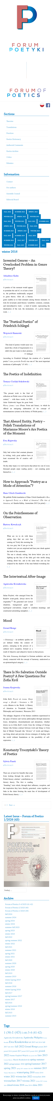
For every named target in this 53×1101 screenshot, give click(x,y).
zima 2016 (28, 1085)
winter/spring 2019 (13, 980)
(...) (9, 312)
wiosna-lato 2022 (24, 1076)
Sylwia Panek (9, 761)
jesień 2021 (34, 1051)
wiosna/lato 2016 (38, 1076)
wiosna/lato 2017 (13, 1080)
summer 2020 (9, 231)
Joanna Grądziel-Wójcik (19, 1055)
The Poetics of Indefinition (22, 374)
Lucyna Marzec (8, 1060)
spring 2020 (22, 231)
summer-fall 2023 (12, 927)
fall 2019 (7, 236)
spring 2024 (33, 212)
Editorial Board (12, 200)
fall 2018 (32, 236)
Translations (11, 127)
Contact (9, 182)
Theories (9, 121)
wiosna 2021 (28, 1080)
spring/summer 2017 (13, 996)
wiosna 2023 (39, 1081)
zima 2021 (37, 1084)
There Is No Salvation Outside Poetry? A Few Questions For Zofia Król (25, 676)
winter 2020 (35, 231)
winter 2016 (8, 245)
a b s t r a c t (8, 279)
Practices (10, 133)
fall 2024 (7, 212)
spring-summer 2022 (13, 941)
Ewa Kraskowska (18, 1042)
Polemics (9, 163)
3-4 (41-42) (35, 1032)
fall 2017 (21, 240)
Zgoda (36, 1098)
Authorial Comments (14, 145)
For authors (11, 188)
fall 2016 (45, 240)
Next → (12, 805)
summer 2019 (20, 236)
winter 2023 (34, 217)
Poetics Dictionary (13, 139)
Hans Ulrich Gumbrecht (14, 492)
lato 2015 (42, 1055)
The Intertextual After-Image (24, 576)
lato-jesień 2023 (32, 1055)
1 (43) (16, 1032)
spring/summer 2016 (13, 1006)
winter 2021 (21, 226)
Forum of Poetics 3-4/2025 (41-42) (19, 904)
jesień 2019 (26, 1051)
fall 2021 (31, 221)
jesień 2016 (8, 1051)
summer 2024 (20, 212)
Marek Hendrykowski (21, 1059)
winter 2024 (8, 217)
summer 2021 (44, 221)
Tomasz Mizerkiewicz (10, 1073)
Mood (7, 621)
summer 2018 (9, 240)
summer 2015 (33, 245)
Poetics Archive (12, 151)
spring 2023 (21, 217)
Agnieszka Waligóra (32, 1037)
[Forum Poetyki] (26, 17)
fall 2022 (7, 221)
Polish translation (18, 497)
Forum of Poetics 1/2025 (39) (17, 911)
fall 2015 (20, 245)
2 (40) (24, 1032)
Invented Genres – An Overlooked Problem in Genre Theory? (25, 264)
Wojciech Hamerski (12, 333)
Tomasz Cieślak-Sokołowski (16, 381)
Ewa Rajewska (10, 440)
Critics (9, 157)
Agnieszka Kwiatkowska (14, 583)
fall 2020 (33, 226)
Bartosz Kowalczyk (12, 524)
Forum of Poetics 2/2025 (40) (17, 908)
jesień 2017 (16, 1051)
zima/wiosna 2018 (15, 1084)
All (43, 245)
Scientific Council (13, 194)
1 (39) (7, 1032)
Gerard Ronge (9, 627)
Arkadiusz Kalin (11, 275)
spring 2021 (8, 226)
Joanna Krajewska (11, 687)
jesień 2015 (42, 1046)
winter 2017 (33, 240)
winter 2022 (19, 221)
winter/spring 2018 (13, 990)
